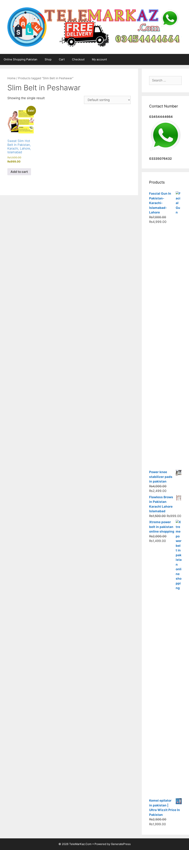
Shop (48, 59)
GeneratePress (121, 844)
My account (99, 59)
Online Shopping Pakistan (20, 59)
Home (11, 78)
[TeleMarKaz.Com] (94, 27)
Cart (62, 59)
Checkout (78, 59)
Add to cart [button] (19, 172)
